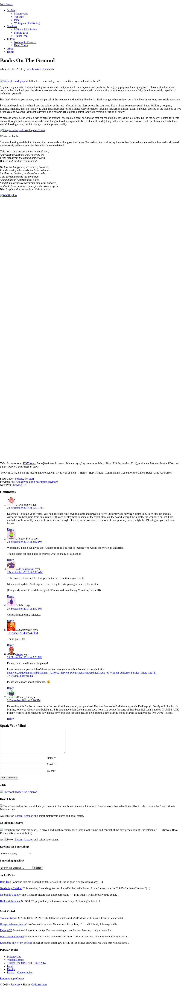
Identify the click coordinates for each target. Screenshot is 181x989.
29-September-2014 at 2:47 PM (24, 608)
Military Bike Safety (25, 29)
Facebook (9, 791)
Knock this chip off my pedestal (16, 942)
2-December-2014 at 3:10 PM (23, 700)
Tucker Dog (21, 35)
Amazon (32, 791)
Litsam (18, 815)
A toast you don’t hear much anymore (37, 481)
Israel (17, 19)
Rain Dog (5, 881)
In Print (11, 38)
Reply (10, 529)
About (10, 48)
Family (11, 969)
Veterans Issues (15, 959)
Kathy (19, 654)
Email (50, 764)
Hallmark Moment (10, 901)
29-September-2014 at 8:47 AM (25, 572)
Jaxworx (15, 984)
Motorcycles (21, 13)
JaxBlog (11, 10)
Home (10, 51)
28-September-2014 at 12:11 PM (25, 507)
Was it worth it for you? (12, 936)
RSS (25, 791)
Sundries (12, 26)
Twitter (18, 791)
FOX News (29, 463)
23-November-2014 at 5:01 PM (24, 657)
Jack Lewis (6, 4)
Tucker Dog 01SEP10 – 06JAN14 (26, 962)
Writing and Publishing (27, 23)
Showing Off (19, 484)
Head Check (21, 45)
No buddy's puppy (10, 894)
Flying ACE (6, 930)
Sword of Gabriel (8, 918)
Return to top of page (12, 978)
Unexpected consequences (13, 924)
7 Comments (47, 69)
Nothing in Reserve (25, 42)
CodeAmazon (39, 984)
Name (50, 757)
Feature (19, 478)
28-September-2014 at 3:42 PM (24, 541)
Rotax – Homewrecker (20, 972)
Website (51, 770)
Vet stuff (19, 16)
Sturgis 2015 (21, 32)
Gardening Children (11, 888)
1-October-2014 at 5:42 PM (22, 632)
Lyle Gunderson (25, 568)
